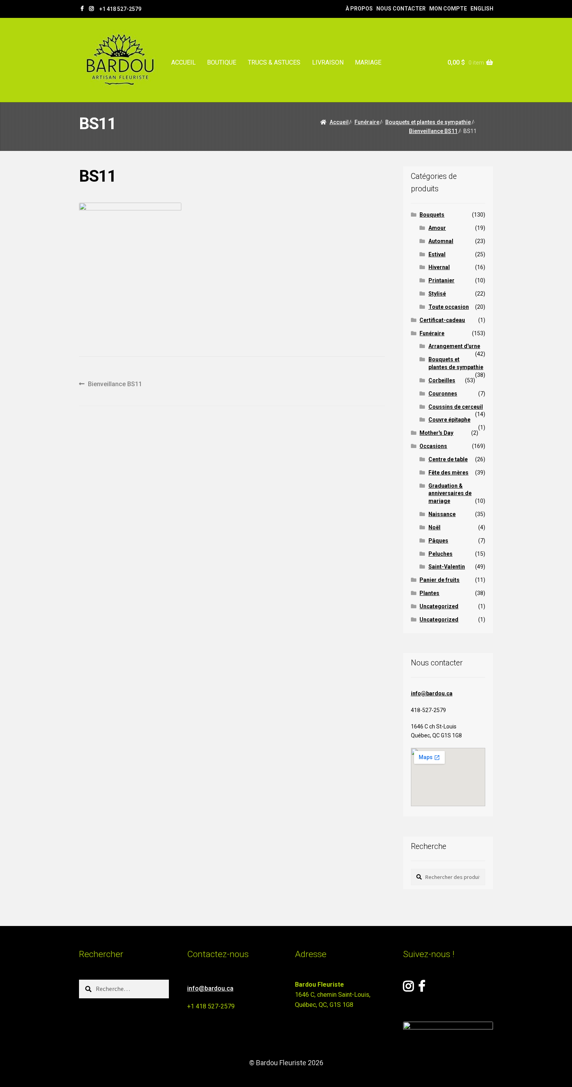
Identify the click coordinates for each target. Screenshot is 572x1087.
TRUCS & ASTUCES (274, 62)
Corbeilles (441, 380)
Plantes (429, 593)
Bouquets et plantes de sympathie (428, 122)
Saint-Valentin (446, 567)
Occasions (433, 446)
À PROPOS (359, 8)
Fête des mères (448, 472)
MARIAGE (368, 62)
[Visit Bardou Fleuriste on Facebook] (421, 988)
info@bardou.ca (432, 693)
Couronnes (442, 393)
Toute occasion (448, 307)
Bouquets (431, 215)
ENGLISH (481, 8)
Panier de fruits (439, 580)
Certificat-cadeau (442, 320)
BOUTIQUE (221, 62)
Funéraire (366, 122)
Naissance (442, 514)
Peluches (440, 554)
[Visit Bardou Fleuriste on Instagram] (408, 988)
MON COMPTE (448, 8)
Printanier (441, 280)
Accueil (339, 122)
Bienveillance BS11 (433, 131)
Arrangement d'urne (454, 346)
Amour (437, 228)
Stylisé (437, 294)
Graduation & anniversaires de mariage (450, 493)
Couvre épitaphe (449, 420)
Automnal (440, 241)
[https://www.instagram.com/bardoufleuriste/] (91, 9)
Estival (437, 254)
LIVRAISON (328, 62)
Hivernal (439, 267)
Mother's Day (436, 433)
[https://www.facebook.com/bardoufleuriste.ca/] (82, 9)
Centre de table (448, 459)
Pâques (438, 540)
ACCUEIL (183, 62)
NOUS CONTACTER (401, 8)
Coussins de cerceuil (455, 407)
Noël (434, 527)
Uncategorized (438, 606)
